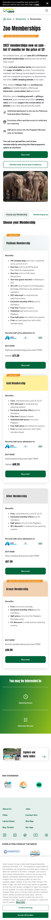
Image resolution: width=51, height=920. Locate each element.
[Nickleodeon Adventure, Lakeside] (35, 853)
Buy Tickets (8, 827)
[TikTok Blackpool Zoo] (25, 835)
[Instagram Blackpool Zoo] (4, 835)
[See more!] (45, 757)
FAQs (5, 815)
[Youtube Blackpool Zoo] (36, 835)
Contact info (31, 815)
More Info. (20, 902)
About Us (7, 809)
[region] (25, 888)
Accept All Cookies (25, 915)
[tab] (16, 214)
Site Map (29, 821)
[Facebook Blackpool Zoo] (14, 835)
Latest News (9, 821)
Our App (29, 827)
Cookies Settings (25, 908)
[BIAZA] (8, 784)
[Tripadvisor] (39, 784)
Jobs (28, 809)
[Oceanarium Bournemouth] (12, 851)
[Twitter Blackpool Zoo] (46, 835)
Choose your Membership (16, 214)
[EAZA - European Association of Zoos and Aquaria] (23, 784)
